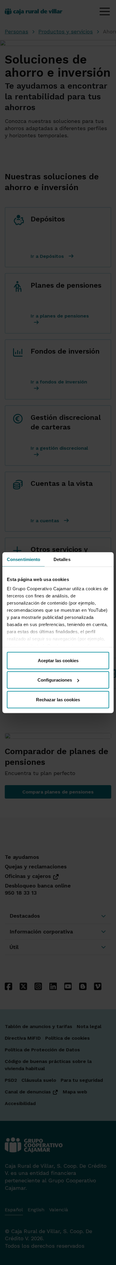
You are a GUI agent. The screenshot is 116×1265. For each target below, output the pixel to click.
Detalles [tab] (62, 559)
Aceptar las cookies (58, 660)
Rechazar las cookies (58, 699)
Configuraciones (54, 679)
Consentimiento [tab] (23, 559)
